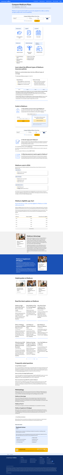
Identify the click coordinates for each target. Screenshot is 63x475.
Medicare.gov (30, 146)
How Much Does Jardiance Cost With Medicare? (42, 307)
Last (37, 358)
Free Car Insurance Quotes (24, 462)
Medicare (42, 111)
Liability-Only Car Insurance (24, 461)
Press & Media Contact (42, 462)
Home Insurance (42, 1)
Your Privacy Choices (49, 461)
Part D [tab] (44, 89)
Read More (17, 318)
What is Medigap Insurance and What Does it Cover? (20, 326)
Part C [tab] (35, 89)
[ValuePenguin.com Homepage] (6, 1)
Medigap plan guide (30, 59)
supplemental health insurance (21, 265)
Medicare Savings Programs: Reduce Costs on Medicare (31, 344)
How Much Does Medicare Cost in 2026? (20, 289)
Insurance (11, 454)
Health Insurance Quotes (33, 461)
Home (8, 454)
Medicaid (16, 377)
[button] (17, 6)
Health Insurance (48, 1)
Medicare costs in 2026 (31, 56)
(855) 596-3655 (22, 449)
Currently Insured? (47, 17)
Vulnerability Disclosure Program (50, 463)
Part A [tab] (19, 89)
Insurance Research (42, 463)
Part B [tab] (27, 89)
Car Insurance (36, 1)
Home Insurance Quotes (32, 462)
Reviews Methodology (42, 461)
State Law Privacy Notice (49, 462)
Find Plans (37, 20)
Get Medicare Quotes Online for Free (30, 326)
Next (34, 358)
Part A (28, 91)
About (60, 1)
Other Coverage (55, 1)
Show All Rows (31, 228)
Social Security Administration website (41, 145)
